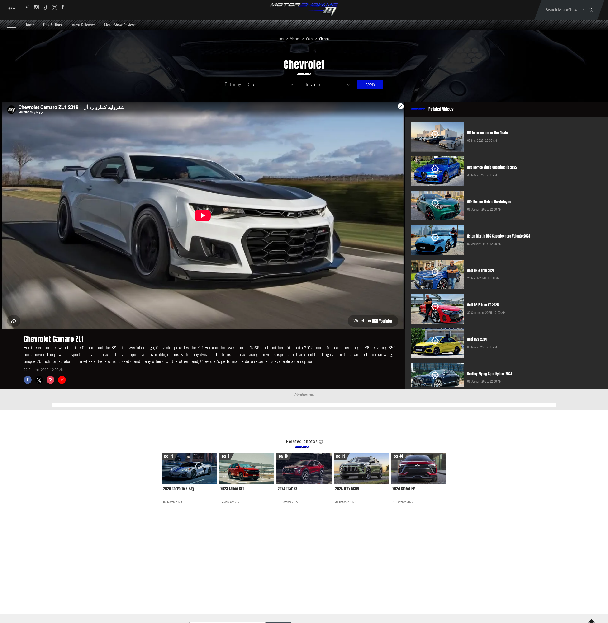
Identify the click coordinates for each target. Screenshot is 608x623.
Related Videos (441, 109)
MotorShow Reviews (120, 25)
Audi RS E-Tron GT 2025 (483, 305)
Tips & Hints (52, 25)
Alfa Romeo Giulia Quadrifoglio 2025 (492, 167)
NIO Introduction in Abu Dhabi (487, 133)
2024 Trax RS (287, 489)
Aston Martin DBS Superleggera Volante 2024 (498, 236)
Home (29, 25)
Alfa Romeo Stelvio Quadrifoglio (489, 201)
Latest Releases (83, 25)
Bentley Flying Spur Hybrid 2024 (489, 373)
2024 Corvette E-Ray (178, 489)
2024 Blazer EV (403, 489)
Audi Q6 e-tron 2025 (480, 270)
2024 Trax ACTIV (347, 489)
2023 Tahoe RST (232, 489)
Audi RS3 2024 (477, 339)
